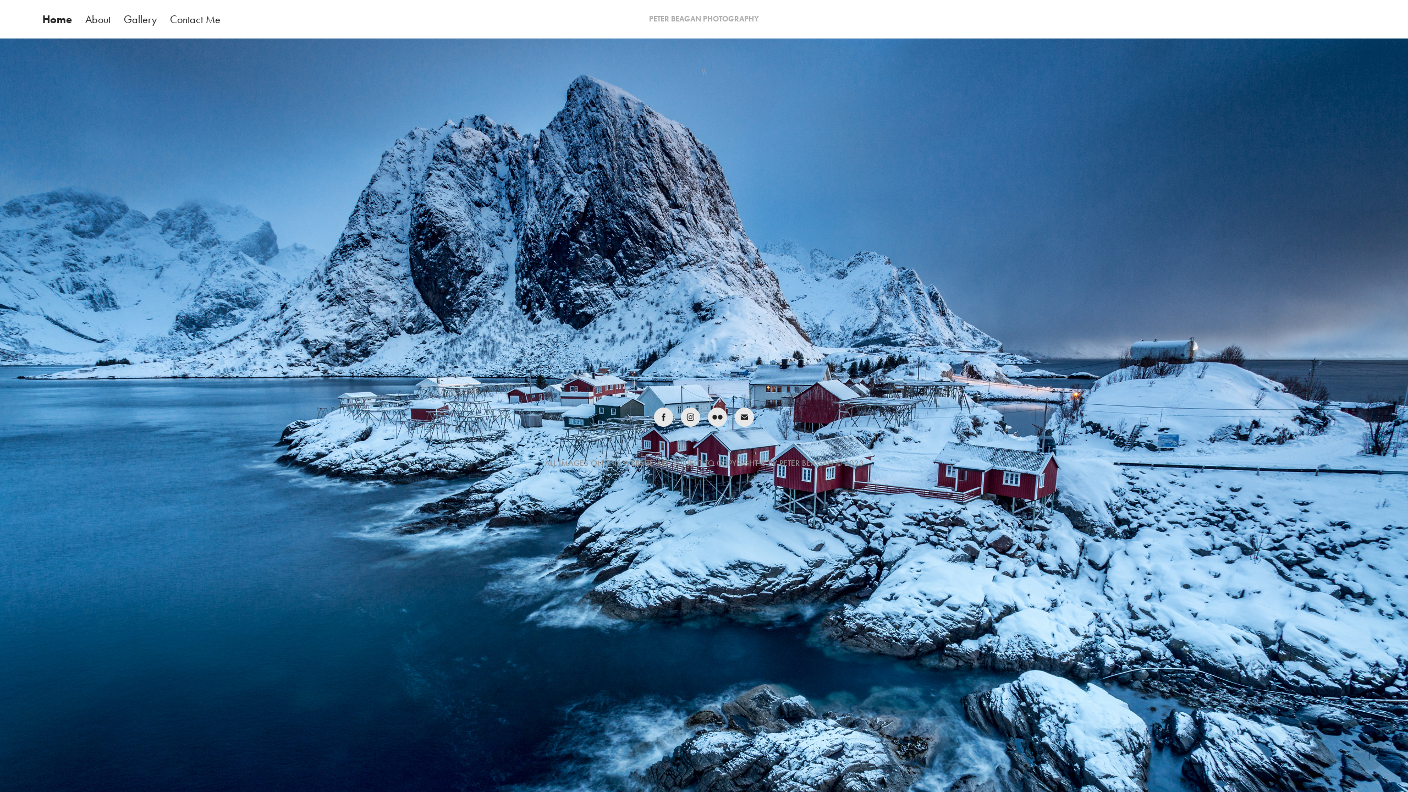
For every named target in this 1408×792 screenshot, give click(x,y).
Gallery (140, 19)
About (98, 19)
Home (57, 19)
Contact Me (195, 19)
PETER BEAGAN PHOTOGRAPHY (704, 19)
